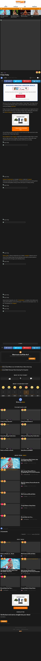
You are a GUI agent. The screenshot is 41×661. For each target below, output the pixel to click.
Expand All (23, 534)
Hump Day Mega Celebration (8, 436)
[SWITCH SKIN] (19, 9)
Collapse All (29, 534)
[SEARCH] (39, 9)
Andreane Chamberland (8, 179)
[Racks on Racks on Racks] (10, 443)
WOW (10, 434)
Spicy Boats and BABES (27, 450)
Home (14, 629)
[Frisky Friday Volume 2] (30, 414)
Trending (34, 6)
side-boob (13, 106)
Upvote (10, 378)
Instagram (14, 136)
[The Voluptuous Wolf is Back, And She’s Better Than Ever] (5, 12)
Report (21, 343)
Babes (7, 434)
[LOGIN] (21, 9)
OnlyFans (21, 179)
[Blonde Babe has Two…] (10, 520)
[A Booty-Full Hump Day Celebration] (30, 429)
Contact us (18, 629)
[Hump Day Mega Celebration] (10, 429)
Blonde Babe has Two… (27, 517)
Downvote (31, 378)
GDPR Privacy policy (24, 629)
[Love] (37, 72)
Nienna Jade (5, 255)
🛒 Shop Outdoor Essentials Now (20, 129)
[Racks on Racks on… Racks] (10, 547)
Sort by (33, 534)
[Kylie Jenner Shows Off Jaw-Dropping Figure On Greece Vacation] (15, 12)
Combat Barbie (21, 300)
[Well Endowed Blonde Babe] (36, 12)
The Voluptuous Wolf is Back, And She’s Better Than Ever (5, 16)
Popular (16, 6)
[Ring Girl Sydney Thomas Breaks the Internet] (25, 12)
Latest (5, 6)
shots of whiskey (8, 112)
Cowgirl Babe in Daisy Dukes (28, 505)
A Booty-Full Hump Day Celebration (30, 436)
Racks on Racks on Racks (7, 450)
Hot (25, 6)
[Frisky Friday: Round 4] (10, 414)
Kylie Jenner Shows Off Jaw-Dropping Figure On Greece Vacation (15, 16)
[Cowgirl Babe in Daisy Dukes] (10, 509)
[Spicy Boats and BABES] (30, 443)
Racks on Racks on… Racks (7, 553)
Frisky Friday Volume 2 (26, 421)
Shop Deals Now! (20, 96)
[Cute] (39, 72)
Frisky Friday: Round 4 (6, 421)
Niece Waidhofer (6, 136)
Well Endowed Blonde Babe (28, 494)
